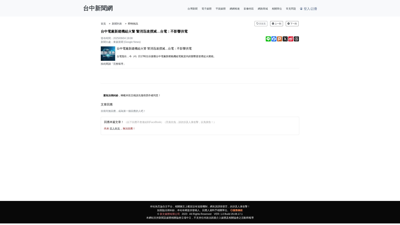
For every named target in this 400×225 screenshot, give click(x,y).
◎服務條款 (236, 210)
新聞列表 (117, 23)
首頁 (103, 23)
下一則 (293, 23)
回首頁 (262, 23)
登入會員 (115, 128)
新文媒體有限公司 (170, 214)
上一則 (277, 23)
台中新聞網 (98, 8)
